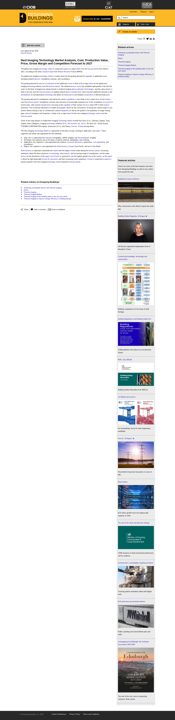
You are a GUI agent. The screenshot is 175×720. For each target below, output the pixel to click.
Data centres (122, 482)
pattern (108, 89)
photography (61, 108)
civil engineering (99, 142)
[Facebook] (144, 38)
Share (26, 209)
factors (23, 156)
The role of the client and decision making (133, 523)
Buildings (54, 182)
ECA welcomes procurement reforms (131, 601)
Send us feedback (58, 209)
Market (60, 72)
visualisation (49, 83)
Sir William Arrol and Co (127, 397)
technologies (89, 89)
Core (72, 126)
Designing (44, 182)
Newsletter (133, 12)
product (106, 105)
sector (70, 83)
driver (91, 83)
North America (62, 146)
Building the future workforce (128, 179)
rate (89, 156)
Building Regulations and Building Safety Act (134, 319)
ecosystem (107, 102)
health (76, 159)
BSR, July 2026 (124, 360)
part (86, 102)
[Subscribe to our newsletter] (93, 21)
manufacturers (76, 92)
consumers (54, 159)
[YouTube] (153, 38)
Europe (71, 146)
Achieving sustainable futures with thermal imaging (42, 188)
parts (108, 95)
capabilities (70, 99)
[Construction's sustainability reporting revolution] (136, 587)
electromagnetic (83, 138)
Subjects (126, 24)
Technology (62, 121)
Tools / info (145, 24)
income (44, 159)
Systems (74, 123)
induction (48, 138)
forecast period (93, 69)
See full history (26, 53)
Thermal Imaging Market (33, 194)
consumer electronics (75, 142)
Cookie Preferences (59, 714)
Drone (26, 190)
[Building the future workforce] (136, 202)
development (25, 95)
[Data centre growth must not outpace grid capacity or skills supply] (136, 508)
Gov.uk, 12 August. (125, 438)
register (107, 159)
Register (144, 12)
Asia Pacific (54, 156)
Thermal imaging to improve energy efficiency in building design (47, 199)
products (66, 153)
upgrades (89, 76)
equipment (65, 111)
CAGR (78, 69)
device (68, 92)
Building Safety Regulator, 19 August (131, 216)
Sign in (151, 12)
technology (43, 69)
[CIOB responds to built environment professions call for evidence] (136, 548)
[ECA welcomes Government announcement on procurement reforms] (136, 627)
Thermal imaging (30, 192)
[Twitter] (147, 38)
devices (37, 79)
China (81, 126)
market (50, 69)
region (98, 131)
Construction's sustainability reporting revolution (135, 563)
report (51, 72)
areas (105, 76)
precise (42, 83)
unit (84, 105)
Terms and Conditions (91, 714)
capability (67, 105)
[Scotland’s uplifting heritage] (136, 424)
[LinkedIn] (150, 38)
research (46, 72)
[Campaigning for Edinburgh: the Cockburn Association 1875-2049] (136, 692)
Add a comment (40, 209)
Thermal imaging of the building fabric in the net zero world (45, 196)
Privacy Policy (74, 714)
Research (67, 72)
